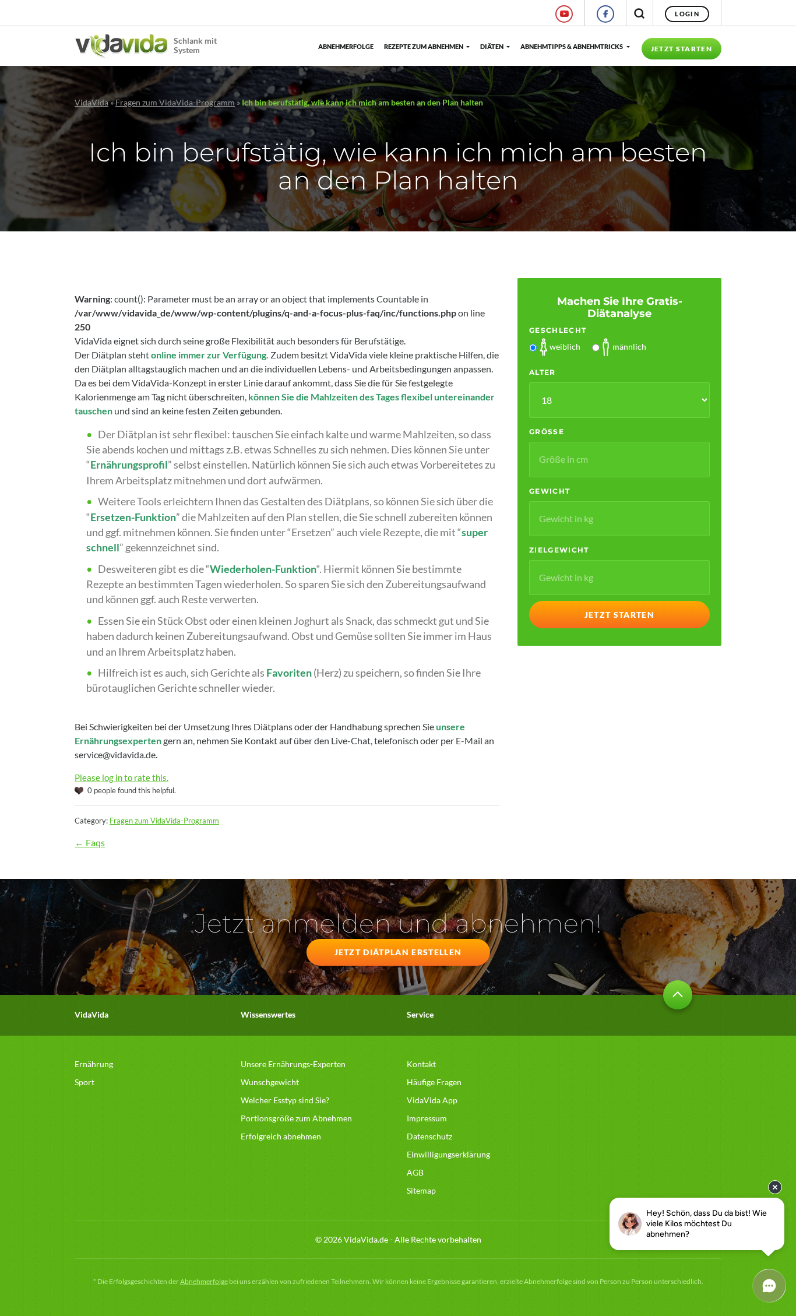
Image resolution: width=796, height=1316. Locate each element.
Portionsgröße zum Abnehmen (296, 1118)
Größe (546, 431)
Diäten (492, 46)
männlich (629, 346)
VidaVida (91, 102)
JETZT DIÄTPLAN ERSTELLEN (398, 952)
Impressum (427, 1118)
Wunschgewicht (270, 1082)
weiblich (565, 346)
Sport (84, 1082)
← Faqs (90, 842)
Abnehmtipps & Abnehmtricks (571, 46)
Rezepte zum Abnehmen (423, 46)
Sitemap (421, 1190)
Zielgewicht (559, 550)
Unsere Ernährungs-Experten (293, 1064)
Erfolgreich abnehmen (281, 1136)
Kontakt (421, 1064)
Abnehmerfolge (345, 46)
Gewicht (549, 491)
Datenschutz (429, 1136)
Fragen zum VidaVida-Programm (175, 102)
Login (687, 13)
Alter (542, 372)
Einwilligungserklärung (448, 1154)
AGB (415, 1172)
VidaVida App (432, 1100)
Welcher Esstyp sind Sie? (285, 1100)
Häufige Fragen (434, 1082)
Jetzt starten (681, 48)
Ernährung (94, 1064)
